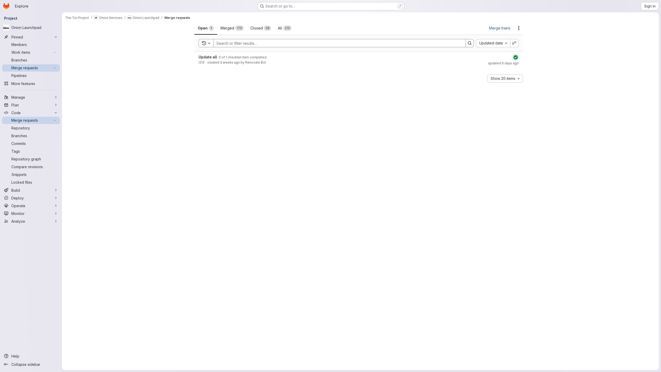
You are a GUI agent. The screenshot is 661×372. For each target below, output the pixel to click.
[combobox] (493, 43)
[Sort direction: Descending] (514, 43)
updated (503, 63)
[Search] (470, 43)
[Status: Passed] (516, 57)
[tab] (205, 28)
